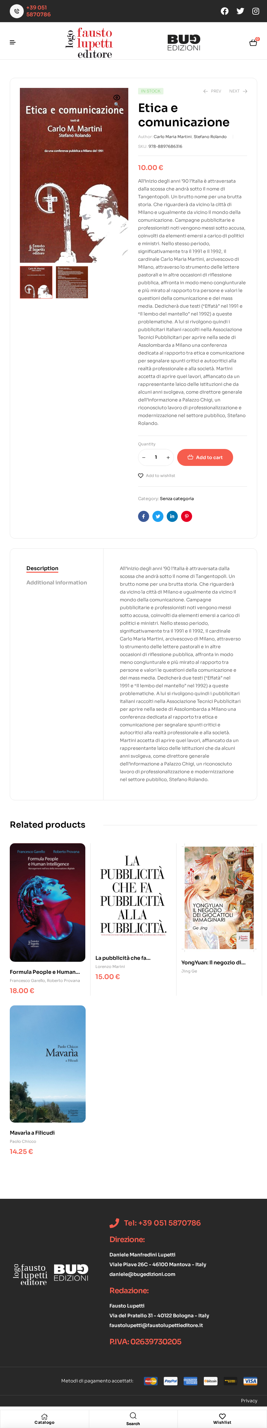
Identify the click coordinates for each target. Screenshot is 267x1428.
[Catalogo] (44, 1416)
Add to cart (209, 457)
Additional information (56, 582)
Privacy (249, 1401)
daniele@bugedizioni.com (142, 1274)
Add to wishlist (160, 475)
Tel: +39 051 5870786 (162, 1223)
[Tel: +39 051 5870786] (114, 1223)
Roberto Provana (63, 980)
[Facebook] (224, 11)
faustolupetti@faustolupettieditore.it (156, 1325)
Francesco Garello (27, 980)
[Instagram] (256, 11)
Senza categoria (177, 498)
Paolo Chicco (23, 1141)
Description (42, 568)
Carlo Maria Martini (173, 136)
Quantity (147, 443)
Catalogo (44, 1422)
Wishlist (222, 1422)
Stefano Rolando (210, 136)
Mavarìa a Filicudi (32, 1132)
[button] (117, 101)
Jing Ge (189, 971)
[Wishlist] (222, 1416)
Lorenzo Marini (110, 966)
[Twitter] (240, 11)
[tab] (56, 569)
